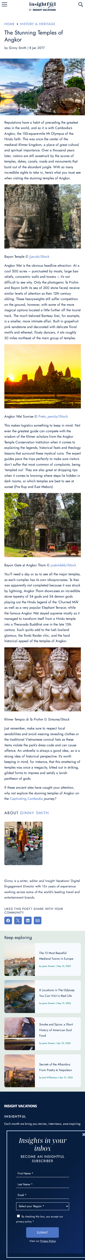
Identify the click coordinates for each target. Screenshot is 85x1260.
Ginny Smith (17, 47)
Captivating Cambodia (26, 798)
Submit (42, 1232)
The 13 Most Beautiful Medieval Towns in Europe (42, 959)
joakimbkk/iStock (63, 565)
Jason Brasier (48, 966)
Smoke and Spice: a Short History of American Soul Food (42, 1033)
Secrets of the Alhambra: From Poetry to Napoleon (42, 1070)
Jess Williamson (50, 1077)
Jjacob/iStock (39, 256)
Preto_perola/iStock (53, 416)
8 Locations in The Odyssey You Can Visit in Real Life (42, 996)
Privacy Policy (48, 1241)
